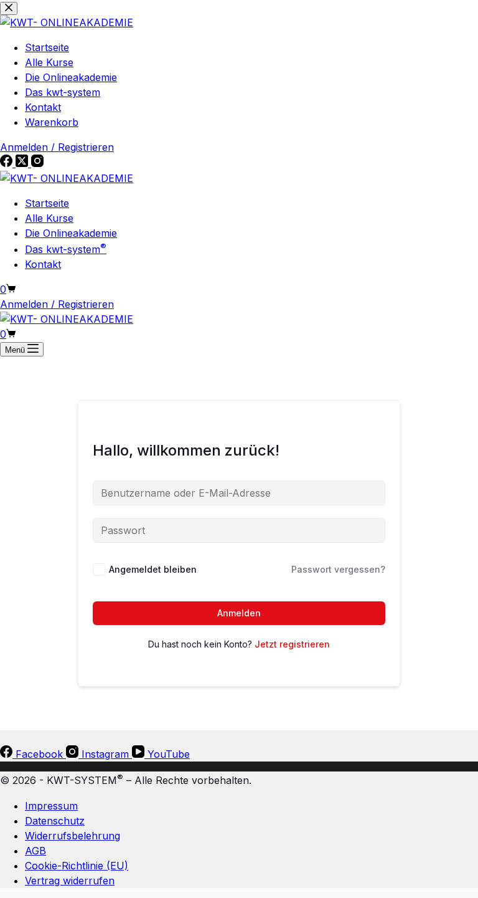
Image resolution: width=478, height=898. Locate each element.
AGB (35, 850)
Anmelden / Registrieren (57, 304)
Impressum (51, 806)
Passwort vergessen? (338, 569)
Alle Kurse (49, 218)
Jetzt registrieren (292, 644)
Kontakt (43, 264)
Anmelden (239, 613)
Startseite (47, 203)
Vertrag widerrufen (70, 880)
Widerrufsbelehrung (72, 835)
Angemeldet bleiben (153, 569)
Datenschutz (55, 820)
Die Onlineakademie (71, 233)
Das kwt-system (65, 249)
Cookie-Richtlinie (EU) (76, 865)
